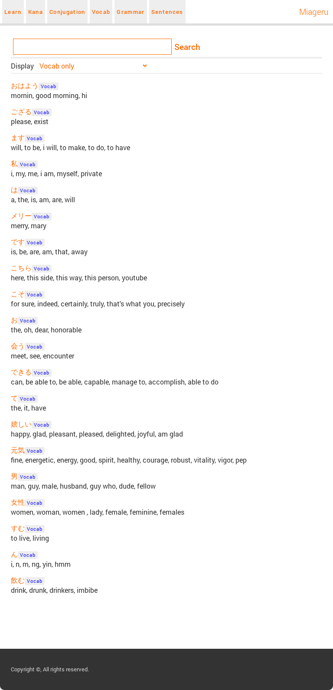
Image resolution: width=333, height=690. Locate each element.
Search (187, 46)
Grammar (130, 12)
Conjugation (67, 12)
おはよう (25, 85)
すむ (18, 527)
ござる (21, 111)
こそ (18, 293)
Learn (13, 12)
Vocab (101, 12)
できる (21, 371)
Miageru (314, 11)
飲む (18, 580)
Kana (35, 12)
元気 (18, 449)
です (18, 241)
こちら (21, 267)
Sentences (167, 12)
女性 (18, 501)
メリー (21, 215)
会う (18, 345)
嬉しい (21, 423)
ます (18, 137)
